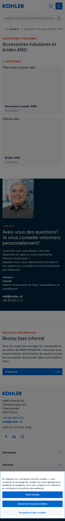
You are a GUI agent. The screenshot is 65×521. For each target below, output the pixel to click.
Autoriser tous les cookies (32, 503)
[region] (32, 494)
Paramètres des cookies (32, 512)
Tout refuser (32, 494)
